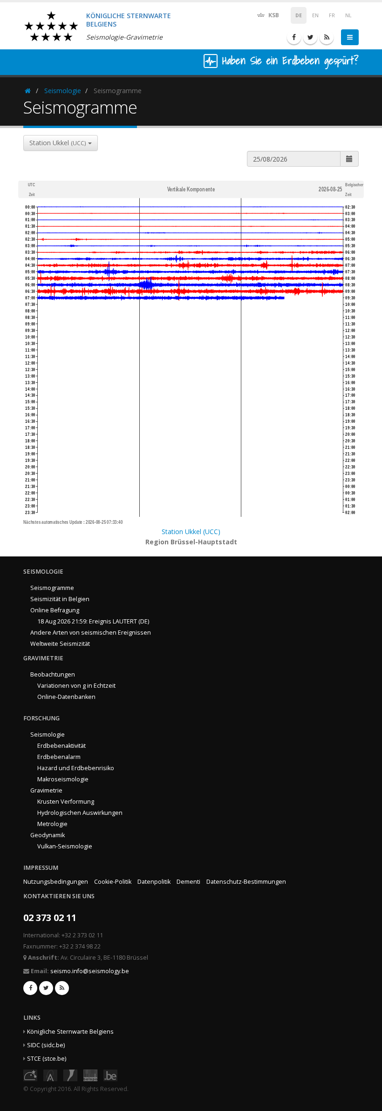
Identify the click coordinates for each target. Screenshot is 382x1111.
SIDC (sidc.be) (46, 1045)
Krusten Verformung (65, 802)
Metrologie (52, 824)
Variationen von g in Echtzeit (76, 686)
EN (315, 15)
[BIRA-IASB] (50, 1074)
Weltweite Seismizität (60, 644)
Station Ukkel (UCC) (191, 531)
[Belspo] (90, 1074)
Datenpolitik (154, 882)
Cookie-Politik (112, 882)
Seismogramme (52, 588)
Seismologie (62, 90)
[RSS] (327, 37)
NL (348, 15)
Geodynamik (47, 835)
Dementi (188, 882)
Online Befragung (54, 610)
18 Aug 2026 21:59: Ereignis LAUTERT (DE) (93, 621)
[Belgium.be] (110, 1074)
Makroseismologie (63, 779)
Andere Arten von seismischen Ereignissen (90, 633)
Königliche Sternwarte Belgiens (70, 1032)
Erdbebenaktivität (61, 746)
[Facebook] (294, 37)
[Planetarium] (30, 1074)
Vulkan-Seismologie (64, 846)
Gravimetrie (46, 790)
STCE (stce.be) (46, 1059)
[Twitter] (310, 37)
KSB (273, 15)
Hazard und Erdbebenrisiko (75, 768)
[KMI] (70, 1074)
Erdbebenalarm (59, 757)
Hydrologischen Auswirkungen (80, 813)
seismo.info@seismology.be (89, 971)
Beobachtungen (52, 674)
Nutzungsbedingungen (55, 882)
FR (332, 15)
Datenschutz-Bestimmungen (246, 882)
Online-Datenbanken (66, 697)
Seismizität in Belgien (59, 599)
